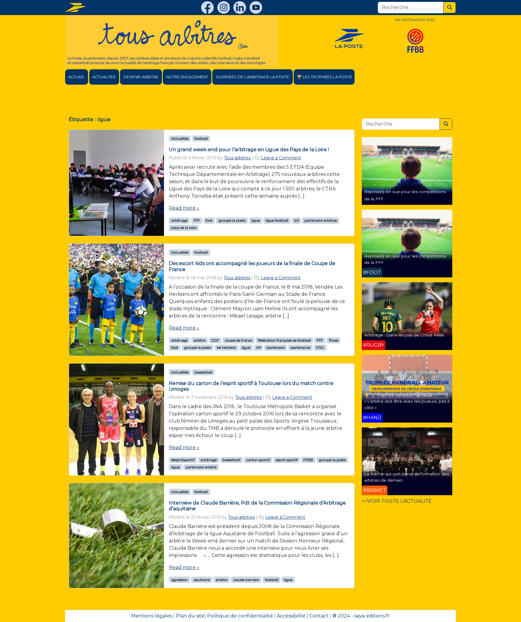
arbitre (199, 340)
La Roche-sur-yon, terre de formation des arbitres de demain (406, 476)
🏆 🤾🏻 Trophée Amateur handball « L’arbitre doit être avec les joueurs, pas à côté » (407, 401)
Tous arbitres (237, 158)
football (201, 138)
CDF (215, 340)
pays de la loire (183, 227)
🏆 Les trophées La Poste (324, 77)
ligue (255, 220)
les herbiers (226, 347)
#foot (372, 272)
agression (179, 579)
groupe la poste (232, 220)
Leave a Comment (281, 158)
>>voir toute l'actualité (397, 501)
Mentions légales (151, 616)
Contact (319, 616)
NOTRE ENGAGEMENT (187, 77)
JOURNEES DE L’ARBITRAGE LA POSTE (252, 77)
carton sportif (258, 460)
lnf (296, 220)
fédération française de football (284, 340)
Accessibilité (291, 616)
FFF (197, 220)
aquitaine (202, 579)
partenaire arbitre (201, 467)
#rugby (373, 345)
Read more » (184, 208)
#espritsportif (182, 460)
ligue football (277, 220)
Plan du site (190, 616)
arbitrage (179, 220)
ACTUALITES (104, 77)
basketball (203, 372)
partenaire (276, 347)
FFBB (308, 460)
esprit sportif (287, 460)
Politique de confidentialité (240, 616)
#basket (374, 490)
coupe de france (238, 340)
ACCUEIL (76, 77)
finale (333, 340)
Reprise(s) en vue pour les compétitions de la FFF (405, 259)
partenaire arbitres (321, 220)
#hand (372, 417)
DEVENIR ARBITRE (140, 77)
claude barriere (246, 579)
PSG (320, 347)
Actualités (179, 138)
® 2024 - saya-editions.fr (361, 616)
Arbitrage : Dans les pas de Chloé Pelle (404, 335)
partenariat (301, 347)
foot (209, 220)
